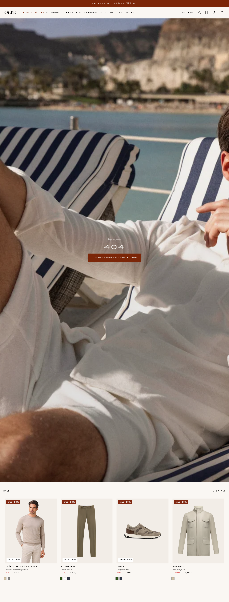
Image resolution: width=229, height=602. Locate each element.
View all (219, 491)
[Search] (199, 12)
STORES (187, 13)
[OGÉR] (10, 12)
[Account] (214, 12)
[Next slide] (52, 531)
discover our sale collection (114, 258)
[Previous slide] (10, 531)
